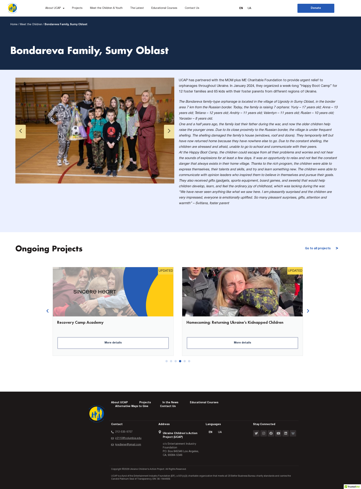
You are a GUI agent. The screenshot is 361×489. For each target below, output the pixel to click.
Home (13, 24)
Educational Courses (164, 8)
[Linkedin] (285, 433)
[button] (47, 311)
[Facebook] (271, 433)
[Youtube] (278, 433)
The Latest (137, 8)
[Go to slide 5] (185, 361)
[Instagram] (263, 433)
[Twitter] (256, 433)
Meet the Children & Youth (106, 8)
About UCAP (53, 8)
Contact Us (192, 8)
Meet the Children (31, 24)
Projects (77, 8)
